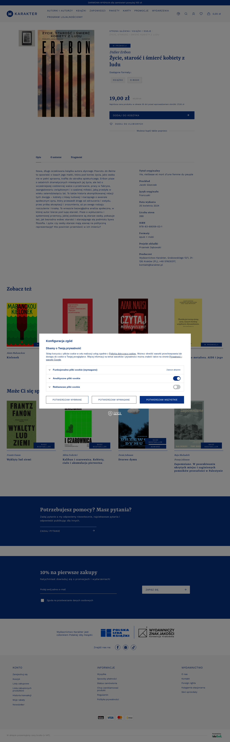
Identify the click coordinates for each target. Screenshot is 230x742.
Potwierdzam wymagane (114, 399)
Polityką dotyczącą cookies (122, 353)
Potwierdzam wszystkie (161, 399)
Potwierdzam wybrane (67, 399)
